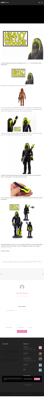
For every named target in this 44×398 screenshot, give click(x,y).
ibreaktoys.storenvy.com (6, 247)
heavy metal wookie (35, 261)
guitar (21, 261)
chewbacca (10, 261)
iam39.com (29, 394)
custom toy (16, 261)
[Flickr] (9, 356)
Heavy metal (27, 261)
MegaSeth (28, 63)
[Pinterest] (4, 356)
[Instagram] (13, 348)
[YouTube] (13, 356)
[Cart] (39, 2)
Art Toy (5, 261)
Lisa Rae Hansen (17, 12)
